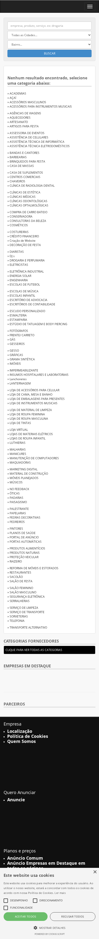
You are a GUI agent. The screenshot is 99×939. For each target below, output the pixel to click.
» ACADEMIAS (16, 93)
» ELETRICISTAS (17, 265)
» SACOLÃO (15, 577)
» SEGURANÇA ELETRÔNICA (26, 597)
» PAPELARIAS (16, 513)
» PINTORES (15, 529)
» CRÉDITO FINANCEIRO (23, 236)
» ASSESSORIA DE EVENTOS (25, 133)
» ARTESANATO (17, 122)
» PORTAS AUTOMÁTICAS (24, 542)
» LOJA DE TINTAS (19, 423)
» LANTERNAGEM (19, 383)
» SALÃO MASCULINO (21, 592)
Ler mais (60, 893)
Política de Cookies (27, 736)
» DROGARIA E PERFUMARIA (26, 260)
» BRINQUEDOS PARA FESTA (26, 161)
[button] (49, 927)
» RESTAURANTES (19, 572)
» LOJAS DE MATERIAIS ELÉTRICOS (30, 434)
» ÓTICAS (13, 493)
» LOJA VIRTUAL (17, 430)
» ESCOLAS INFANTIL (21, 296)
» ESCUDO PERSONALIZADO (26, 311)
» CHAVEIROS (16, 181)
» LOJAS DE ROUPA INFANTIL (26, 438)
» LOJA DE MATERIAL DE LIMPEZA (29, 410)
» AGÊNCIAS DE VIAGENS (24, 113)
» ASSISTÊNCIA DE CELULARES (27, 137)
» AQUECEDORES (19, 118)
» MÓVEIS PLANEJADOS (22, 478)
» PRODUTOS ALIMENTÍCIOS (26, 548)
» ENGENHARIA (17, 280)
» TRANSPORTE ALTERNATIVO (27, 627)
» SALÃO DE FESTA (19, 581)
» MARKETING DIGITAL (22, 469)
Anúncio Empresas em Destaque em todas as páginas (46, 865)
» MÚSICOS (15, 482)
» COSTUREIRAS (18, 232)
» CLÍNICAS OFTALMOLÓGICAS (27, 205)
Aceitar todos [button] (25, 916)
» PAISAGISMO (17, 502)
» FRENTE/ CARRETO (20, 335)
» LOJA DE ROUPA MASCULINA (27, 419)
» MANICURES (16, 454)
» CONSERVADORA (19, 216)
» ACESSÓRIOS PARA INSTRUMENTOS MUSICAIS (39, 106)
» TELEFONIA (16, 621)
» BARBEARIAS (17, 157)
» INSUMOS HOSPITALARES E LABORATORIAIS (37, 375)
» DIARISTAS (15, 252)
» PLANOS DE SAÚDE (21, 533)
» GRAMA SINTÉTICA (21, 359)
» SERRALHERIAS (18, 601)
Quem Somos (21, 741)
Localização (19, 731)
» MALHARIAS (16, 449)
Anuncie (16, 799)
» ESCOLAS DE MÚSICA (22, 291)
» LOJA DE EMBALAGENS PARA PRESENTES (36, 399)
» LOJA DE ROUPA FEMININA (26, 414)
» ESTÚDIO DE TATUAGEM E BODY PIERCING (37, 324)
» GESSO (13, 351)
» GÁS (11, 339)
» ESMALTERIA (17, 315)
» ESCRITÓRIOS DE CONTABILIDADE (31, 304)
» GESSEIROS (16, 344)
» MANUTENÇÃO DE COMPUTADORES (33, 458)
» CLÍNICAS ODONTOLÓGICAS (27, 201)
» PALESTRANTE (18, 509)
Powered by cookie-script (50, 934)
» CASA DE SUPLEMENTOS (25, 173)
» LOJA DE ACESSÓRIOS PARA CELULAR (33, 390)
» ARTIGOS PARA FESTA (23, 126)
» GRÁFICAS (15, 355)
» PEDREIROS (16, 522)
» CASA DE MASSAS (20, 166)
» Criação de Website (21, 241)
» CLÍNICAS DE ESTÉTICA (23, 192)
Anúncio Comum (25, 858)
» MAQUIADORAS (19, 462)
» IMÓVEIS (14, 364)
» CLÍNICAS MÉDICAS (21, 197)
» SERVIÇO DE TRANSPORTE (25, 612)
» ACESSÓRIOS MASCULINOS (26, 102)
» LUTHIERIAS (16, 443)
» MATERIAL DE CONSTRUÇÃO (27, 474)
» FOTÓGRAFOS (17, 331)
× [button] (95, 872)
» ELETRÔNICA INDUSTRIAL (25, 271)
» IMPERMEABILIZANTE (22, 370)
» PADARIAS (15, 498)
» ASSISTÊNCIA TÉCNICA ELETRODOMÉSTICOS (38, 146)
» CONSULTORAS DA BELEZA (26, 221)
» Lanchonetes (17, 379)
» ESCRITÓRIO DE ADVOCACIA (27, 300)
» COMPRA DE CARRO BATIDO (27, 212)
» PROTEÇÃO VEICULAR (22, 557)
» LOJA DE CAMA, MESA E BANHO (29, 394)
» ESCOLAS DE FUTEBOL (23, 284)
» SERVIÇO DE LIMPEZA (22, 608)
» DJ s (11, 256)
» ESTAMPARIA (17, 320)
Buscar (49, 53)
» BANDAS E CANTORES (23, 153)
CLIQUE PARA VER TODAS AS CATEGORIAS (34, 650)
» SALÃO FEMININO (20, 588)
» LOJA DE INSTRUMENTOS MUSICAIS (32, 403)
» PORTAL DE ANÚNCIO (23, 537)
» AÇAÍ (11, 98)
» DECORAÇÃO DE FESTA (24, 245)
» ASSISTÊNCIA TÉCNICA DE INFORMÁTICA (35, 142)
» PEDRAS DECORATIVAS (23, 517)
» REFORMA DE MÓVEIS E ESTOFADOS (32, 568)
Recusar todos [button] (72, 916)
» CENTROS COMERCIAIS (23, 177)
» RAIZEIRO (14, 561)
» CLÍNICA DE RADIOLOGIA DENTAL (31, 186)
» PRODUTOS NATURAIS (23, 553)
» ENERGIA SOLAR (19, 276)
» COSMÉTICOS (17, 225)
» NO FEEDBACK (18, 489)
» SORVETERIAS (17, 616)
